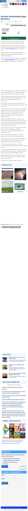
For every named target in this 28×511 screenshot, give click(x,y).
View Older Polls (22, 469)
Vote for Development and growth (11, 460)
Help (12, 507)
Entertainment (19, 441)
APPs (24, 1)
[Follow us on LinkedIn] (18, 4)
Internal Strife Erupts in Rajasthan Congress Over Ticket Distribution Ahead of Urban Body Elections (13, 392)
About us (3, 507)
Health (3, 443)
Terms (20, 507)
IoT (19, 227)
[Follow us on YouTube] (21, 4)
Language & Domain (18, 1)
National (20, 440)
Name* (3, 474)
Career (7, 507)
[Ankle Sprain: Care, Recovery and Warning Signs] (5, 359)
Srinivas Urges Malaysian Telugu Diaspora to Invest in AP (13, 399)
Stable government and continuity (11, 458)
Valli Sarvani (19, 21)
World (8, 441)
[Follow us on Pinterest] (16, 4)
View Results (23, 466)
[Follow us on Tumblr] (23, 4)
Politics (13, 441)
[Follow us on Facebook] (11, 4)
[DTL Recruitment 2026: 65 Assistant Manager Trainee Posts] (5, 376)
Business (4, 441)
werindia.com (7, 440)
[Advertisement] (13, 74)
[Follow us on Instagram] (26, 4)
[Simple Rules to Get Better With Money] (5, 367)
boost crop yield (10, 48)
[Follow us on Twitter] (13, 4)
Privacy (15, 507)
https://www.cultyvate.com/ (16, 224)
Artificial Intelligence (9, 59)
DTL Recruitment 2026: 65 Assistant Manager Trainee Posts (17, 374)
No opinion (6, 463)
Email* (3, 478)
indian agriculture (13, 227)
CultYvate (5, 227)
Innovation (12, 21)
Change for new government (10, 462)
